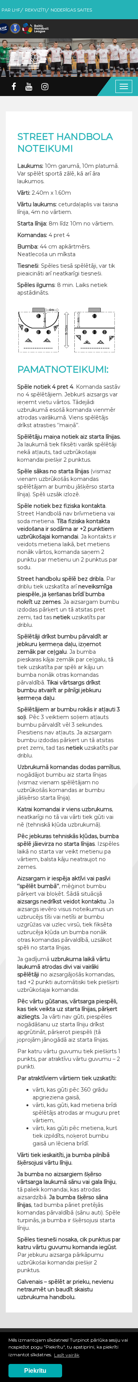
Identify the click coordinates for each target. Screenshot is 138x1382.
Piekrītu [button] (35, 1370)
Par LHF (11, 10)
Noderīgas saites (71, 10)
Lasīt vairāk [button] (66, 1355)
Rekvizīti (35, 10)
